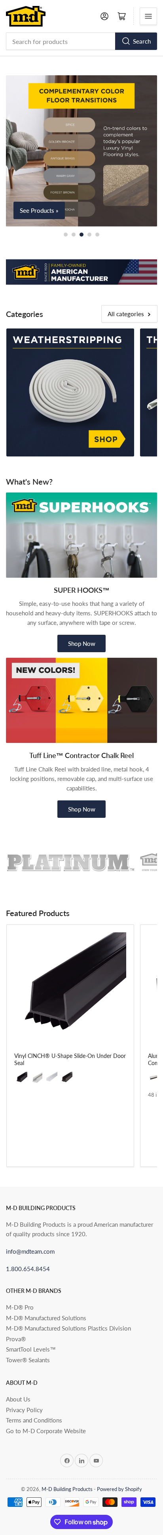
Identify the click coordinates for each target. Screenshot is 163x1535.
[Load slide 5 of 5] (97, 235)
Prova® (16, 1338)
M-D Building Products (67, 1489)
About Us (18, 1399)
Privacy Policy (24, 1409)
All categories (126, 313)
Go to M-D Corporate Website (46, 1430)
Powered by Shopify (119, 1489)
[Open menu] (148, 16)
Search (142, 41)
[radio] (21, 1078)
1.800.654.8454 (28, 1268)
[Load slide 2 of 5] (74, 235)
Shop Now (81, 643)
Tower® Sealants (28, 1359)
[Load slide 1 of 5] (66, 235)
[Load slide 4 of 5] (89, 235)
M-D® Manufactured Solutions (46, 1317)
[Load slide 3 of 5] (81, 235)
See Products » (39, 210)
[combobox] (81, 41)
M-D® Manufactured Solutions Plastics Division (68, 1328)
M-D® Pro (20, 1307)
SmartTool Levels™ (31, 1349)
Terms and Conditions (34, 1420)
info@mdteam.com (30, 1251)
